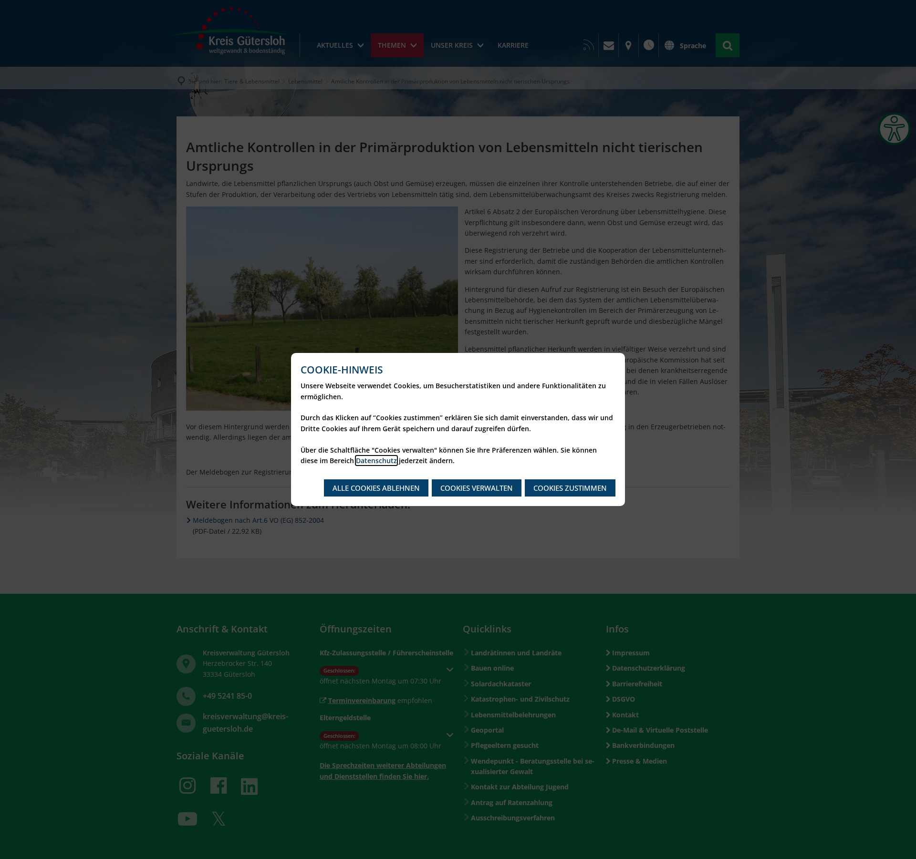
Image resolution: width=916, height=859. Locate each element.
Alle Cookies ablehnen (376, 488)
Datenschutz (376, 460)
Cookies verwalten (476, 488)
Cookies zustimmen (570, 488)
